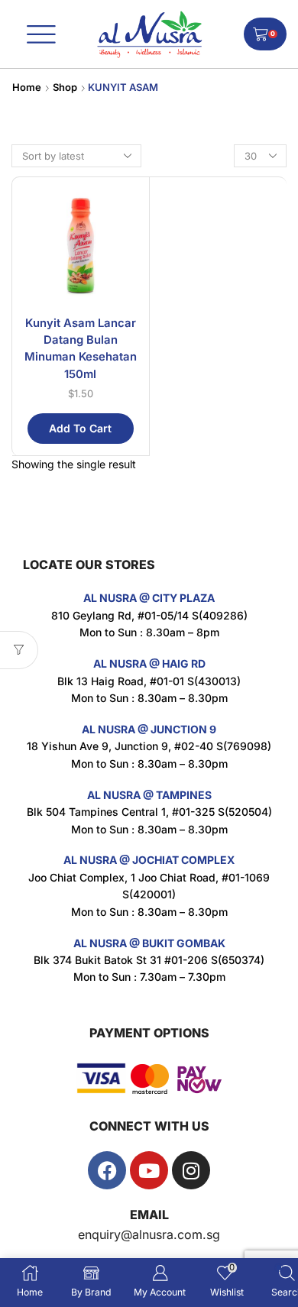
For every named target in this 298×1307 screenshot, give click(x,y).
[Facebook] (107, 1170)
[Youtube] (149, 1170)
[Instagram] (191, 1170)
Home (26, 87)
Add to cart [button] (80, 428)
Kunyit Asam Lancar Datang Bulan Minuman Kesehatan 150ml (80, 348)
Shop (65, 87)
